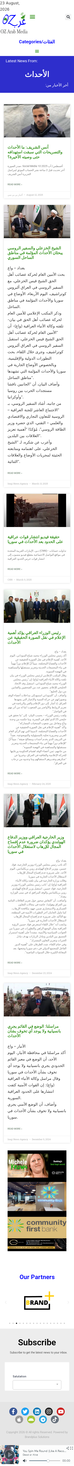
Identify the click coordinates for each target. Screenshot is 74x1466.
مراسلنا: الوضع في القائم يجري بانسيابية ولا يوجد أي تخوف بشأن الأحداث (34, 1031)
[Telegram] (43, 1419)
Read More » (15, 184)
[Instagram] (49, 1412)
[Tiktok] (55, 1419)
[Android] (31, 1419)
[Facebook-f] (13, 1412)
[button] (32, 17)
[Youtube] (61, 1412)
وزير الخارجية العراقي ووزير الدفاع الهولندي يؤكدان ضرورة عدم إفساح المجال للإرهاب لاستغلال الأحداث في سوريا (36, 844)
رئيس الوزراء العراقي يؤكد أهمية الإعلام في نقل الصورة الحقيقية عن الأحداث (36, 637)
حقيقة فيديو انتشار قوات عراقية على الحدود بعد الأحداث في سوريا (35, 539)
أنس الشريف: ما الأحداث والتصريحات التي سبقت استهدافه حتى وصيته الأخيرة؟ (35, 152)
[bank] (37, 1250)
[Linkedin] (37, 1412)
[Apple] (19, 1419)
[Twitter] (25, 1412)
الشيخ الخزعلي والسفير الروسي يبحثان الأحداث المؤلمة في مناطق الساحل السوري (35, 253)
